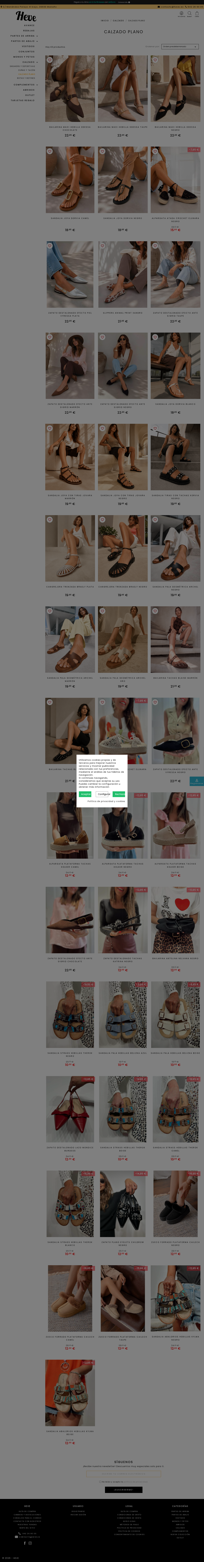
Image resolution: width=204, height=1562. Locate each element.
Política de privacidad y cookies (106, 801)
